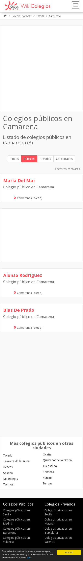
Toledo (40, 16)
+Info (29, 557)
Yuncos (47, 478)
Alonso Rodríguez (22, 275)
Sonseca (48, 472)
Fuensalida (50, 466)
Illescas (8, 467)
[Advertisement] (41, 68)
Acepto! (69, 552)
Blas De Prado (18, 310)
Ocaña (47, 454)
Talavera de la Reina (16, 461)
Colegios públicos (21, 16)
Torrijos (8, 484)
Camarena (55, 16)
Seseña (8, 473)
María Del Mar (19, 180)
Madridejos (10, 479)
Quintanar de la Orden (57, 460)
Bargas (47, 483)
